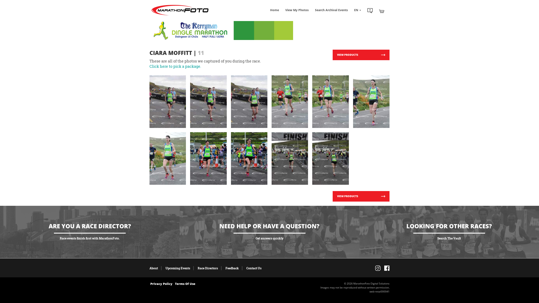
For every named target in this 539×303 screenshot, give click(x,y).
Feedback (232, 268)
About (153, 268)
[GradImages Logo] (180, 15)
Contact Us (253, 268)
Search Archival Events (331, 10)
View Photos (297, 10)
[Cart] (381, 11)
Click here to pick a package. (175, 66)
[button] (370, 11)
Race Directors (208, 268)
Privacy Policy (161, 284)
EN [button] (356, 10)
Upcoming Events (177, 268)
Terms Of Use (185, 284)
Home (274, 10)
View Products (347, 55)
